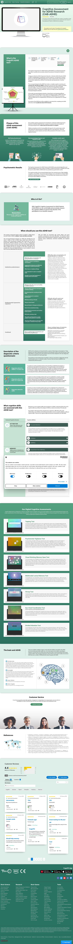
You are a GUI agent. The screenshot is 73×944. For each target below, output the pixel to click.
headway (33, 789)
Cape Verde (4, 940)
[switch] (28, 476)
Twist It (46, 913)
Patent (58, 893)
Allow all (57, 485)
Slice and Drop (47, 912)
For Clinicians (60, 888)
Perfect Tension (47, 910)
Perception (3, 907)
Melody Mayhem (34, 916)
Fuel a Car (46, 904)
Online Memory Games (62, 915)
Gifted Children (60, 920)
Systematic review (20, 899)
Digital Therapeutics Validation (23, 887)
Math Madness (34, 909)
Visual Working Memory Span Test (37, 557)
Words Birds (47, 918)
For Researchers (61, 890)
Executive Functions (5, 902)
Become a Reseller (49, 936)
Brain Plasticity (4, 893)
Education (59, 891)
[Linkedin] (70, 878)
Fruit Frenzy (33, 890)
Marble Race (33, 910)
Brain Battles (60, 921)
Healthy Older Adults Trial (21, 890)
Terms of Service (4, 936)
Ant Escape (33, 898)
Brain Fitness (4, 894)
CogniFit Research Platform (62, 29)
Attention (3, 909)
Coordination (4, 904)
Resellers (59, 898)
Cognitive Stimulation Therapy (64, 907)
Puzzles (46, 890)
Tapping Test (29, 521)
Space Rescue (34, 907)
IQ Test (58, 923)
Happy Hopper (47, 887)
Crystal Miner (34, 893)
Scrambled (33, 913)
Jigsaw (45, 902)
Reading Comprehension (63, 918)
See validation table (34, 179)
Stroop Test (29, 592)
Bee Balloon (47, 896)
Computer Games (20, 888)
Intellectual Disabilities (6, 899)
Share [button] (9, 807)
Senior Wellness (19, 893)
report (20, 789)
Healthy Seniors (19, 894)
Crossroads (46, 898)
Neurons (3, 891)
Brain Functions (4, 901)
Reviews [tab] (7, 779)
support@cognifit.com (34, 835)
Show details (61, 481)
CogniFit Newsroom (27, 936)
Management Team (19, 936)
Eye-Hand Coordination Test (35, 608)
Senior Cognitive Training (21, 896)
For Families (60, 887)
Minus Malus (47, 907)
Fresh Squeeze (47, 901)
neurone (40, 789)
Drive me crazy (34, 902)
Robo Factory (34, 896)
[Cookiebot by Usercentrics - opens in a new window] (61, 457)
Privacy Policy (11, 936)
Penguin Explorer (48, 891)
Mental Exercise (60, 913)
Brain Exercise (60, 902)
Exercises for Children (62, 899)
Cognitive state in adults (21, 898)
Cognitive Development (62, 901)
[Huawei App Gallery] (45, 871)
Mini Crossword (34, 888)
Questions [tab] (16, 779)
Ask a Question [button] (52, 777)
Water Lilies (46, 915)
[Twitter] (61, 878)
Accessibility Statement (66, 936)
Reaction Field (47, 916)
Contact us (56, 936)
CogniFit (8, 789)
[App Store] (67, 871)
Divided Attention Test (33, 625)
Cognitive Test (7, 2)
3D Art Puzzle (34, 920)
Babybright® (60, 896)
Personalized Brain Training (63, 910)
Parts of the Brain (5, 890)
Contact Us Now (36, 704)
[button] (15, 809)
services (14, 789)
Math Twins (47, 905)
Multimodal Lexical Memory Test (36, 576)
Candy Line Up (47, 888)
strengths (26, 789)
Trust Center (3, 938)
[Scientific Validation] (36, 191)
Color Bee (46, 894)
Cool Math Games (61, 916)
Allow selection (36, 485)
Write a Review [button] (64, 777)
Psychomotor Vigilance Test (35, 539)
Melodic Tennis (34, 912)
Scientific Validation (25, 2)
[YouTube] (64, 878)
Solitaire (33, 894)
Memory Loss (4, 898)
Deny (15, 485)
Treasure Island (34, 899)
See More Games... (48, 920)
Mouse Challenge (48, 909)
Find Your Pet (34, 915)
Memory (2, 905)
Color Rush (33, 918)
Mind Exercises (60, 909)
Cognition (3, 896)
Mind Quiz (59, 905)
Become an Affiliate (40, 936)
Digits (45, 893)
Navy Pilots (18, 891)
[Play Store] (56, 871)
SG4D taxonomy (19, 901)
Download (60, 65)
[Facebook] (57, 878)
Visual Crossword (35, 904)
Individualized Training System (64, 904)
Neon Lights (33, 901)
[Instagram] (67, 878)
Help (60, 936)
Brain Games (60, 912)
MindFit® (59, 894)
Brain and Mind (4, 888)
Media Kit (34, 936)
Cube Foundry (47, 899)
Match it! (33, 905)
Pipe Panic (33, 891)
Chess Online (34, 887)
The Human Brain (5, 887)
